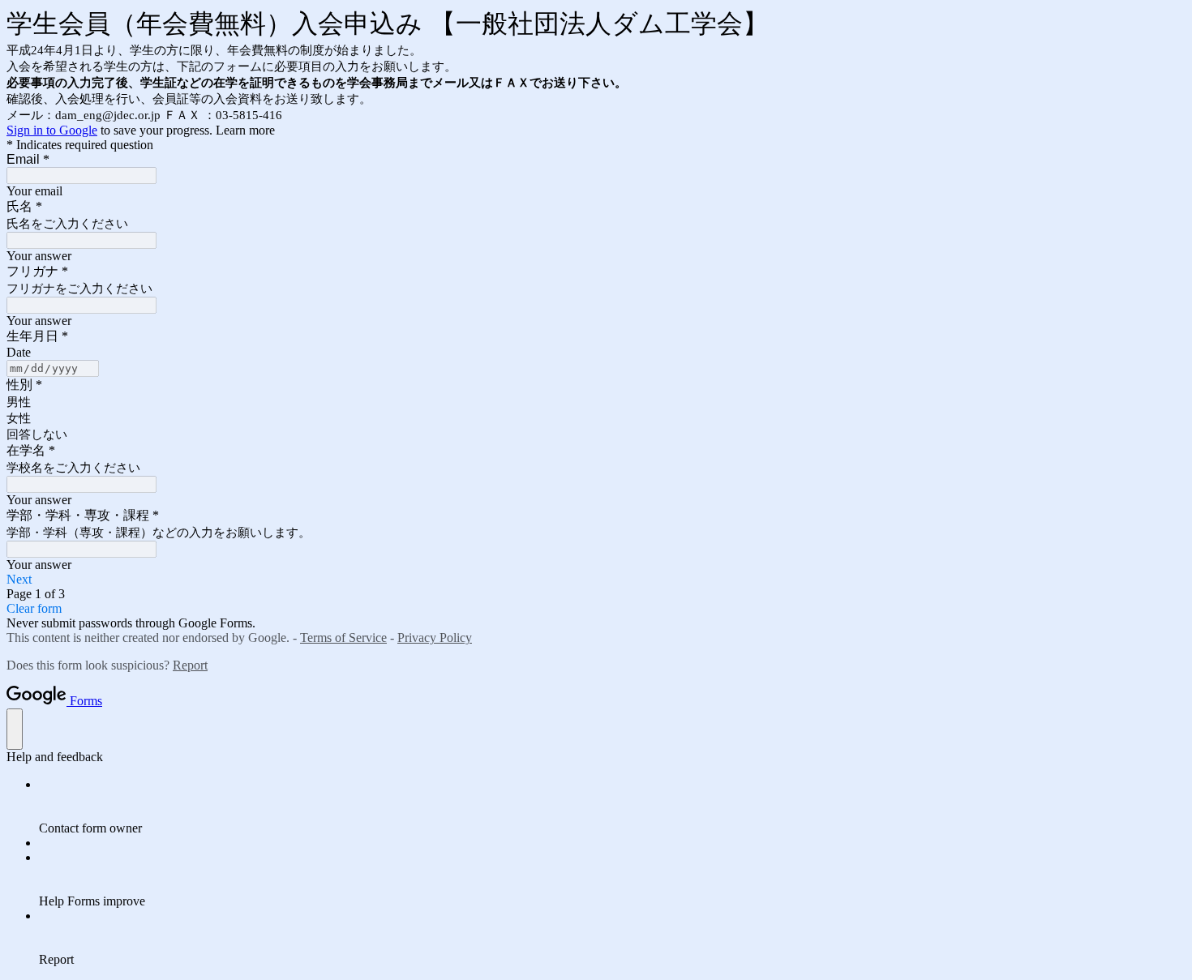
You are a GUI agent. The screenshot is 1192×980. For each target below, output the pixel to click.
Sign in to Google (51, 130)
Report (190, 665)
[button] (596, 579)
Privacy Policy (434, 637)
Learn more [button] (245, 130)
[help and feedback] (14, 729)
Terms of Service (343, 637)
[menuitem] (612, 806)
